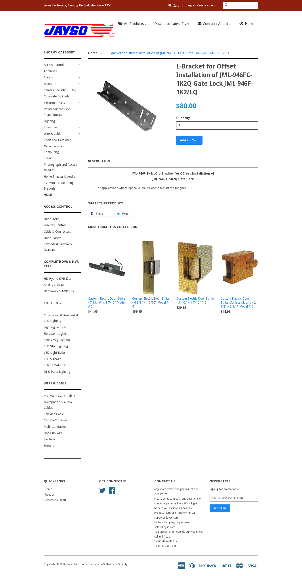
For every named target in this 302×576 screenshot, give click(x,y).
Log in (191, 5)
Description (99, 161)
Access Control (54, 65)
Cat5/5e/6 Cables (55, 420)
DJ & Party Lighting (57, 371)
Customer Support (55, 500)
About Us (49, 494)
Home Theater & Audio (59, 176)
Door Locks (51, 219)
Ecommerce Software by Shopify (107, 564)
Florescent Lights (55, 333)
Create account (207, 5)
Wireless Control (55, 225)
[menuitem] (134, 23)
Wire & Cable (52, 133)
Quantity (183, 118)
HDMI (48, 194)
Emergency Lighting (57, 340)
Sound (48, 158)
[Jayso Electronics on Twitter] (102, 490)
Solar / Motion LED (57, 365)
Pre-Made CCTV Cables (59, 395)
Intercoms (50, 127)
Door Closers (52, 238)
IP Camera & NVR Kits (59, 291)
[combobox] (244, 5)
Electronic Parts (54, 103)
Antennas (50, 71)
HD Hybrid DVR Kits (57, 278)
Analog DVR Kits (55, 285)
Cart (175, 5)
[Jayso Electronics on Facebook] (112, 490)
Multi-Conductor (55, 426)
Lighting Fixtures (55, 327)
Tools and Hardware (57, 140)
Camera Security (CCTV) (60, 90)
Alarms (48, 77)
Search (48, 489)
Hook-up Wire (53, 433)
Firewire (49, 445)
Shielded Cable (54, 414)
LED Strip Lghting (56, 346)
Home (92, 53)
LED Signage (52, 359)
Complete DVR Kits (56, 96)
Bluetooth (50, 84)
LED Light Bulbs (54, 352)
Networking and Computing (54, 149)
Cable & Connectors (57, 231)
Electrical (49, 439)
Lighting (49, 121)
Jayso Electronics (77, 564)
